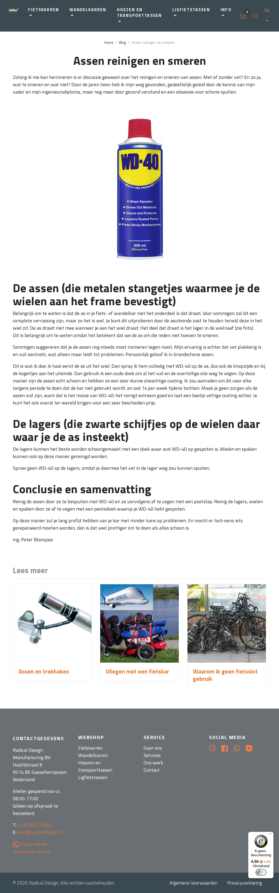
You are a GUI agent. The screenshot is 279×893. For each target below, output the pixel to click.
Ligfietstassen (191, 10)
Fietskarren (43, 10)
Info (226, 10)
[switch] (261, 872)
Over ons (153, 748)
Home (108, 42)
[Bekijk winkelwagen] (242, 16)
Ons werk (153, 762)
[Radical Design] (13, 16)
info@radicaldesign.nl (39, 832)
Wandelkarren (87, 10)
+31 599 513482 (34, 825)
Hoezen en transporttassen (139, 13)
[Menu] (270, 835)
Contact (152, 770)
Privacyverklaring (244, 882)
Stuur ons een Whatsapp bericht (31, 847)
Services (152, 755)
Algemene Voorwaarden (193, 882)
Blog (122, 42)
